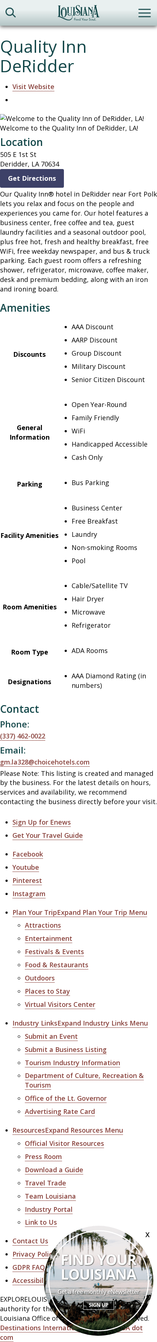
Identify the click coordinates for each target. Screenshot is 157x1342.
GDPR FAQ (28, 1267)
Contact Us (30, 1240)
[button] (79, 912)
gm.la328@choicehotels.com (45, 762)
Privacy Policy (34, 1254)
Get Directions (32, 178)
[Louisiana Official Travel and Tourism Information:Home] (78, 14)
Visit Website (33, 86)
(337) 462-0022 (22, 736)
